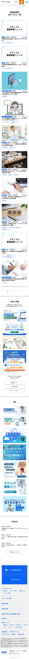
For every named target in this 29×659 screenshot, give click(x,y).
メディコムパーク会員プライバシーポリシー (15, 653)
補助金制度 (4, 631)
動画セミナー (14, 382)
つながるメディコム (14, 631)
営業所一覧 (22, 590)
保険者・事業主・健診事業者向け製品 (11, 614)
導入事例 (4, 618)
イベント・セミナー (14, 390)
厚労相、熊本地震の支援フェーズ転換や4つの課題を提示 (14, 545)
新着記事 (5, 625)
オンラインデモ (5, 634)
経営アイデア (20, 625)
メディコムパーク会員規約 (21, 650)
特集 (25, 625)
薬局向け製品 (5, 603)
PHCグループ (3, 5)
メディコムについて (7, 588)
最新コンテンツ (25, 5)
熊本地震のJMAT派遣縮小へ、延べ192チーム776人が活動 (14, 529)
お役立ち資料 (14, 386)
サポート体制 (13, 590)
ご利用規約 (11, 650)
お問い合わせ (21, 634)
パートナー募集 (7, 593)
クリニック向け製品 (7, 598)
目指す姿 (5, 590)
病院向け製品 (5, 608)
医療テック (12, 625)
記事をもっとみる (14, 552)
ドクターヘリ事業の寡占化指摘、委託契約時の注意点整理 (14, 537)
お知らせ (13, 634)
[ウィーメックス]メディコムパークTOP (14, 5)
